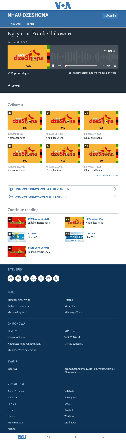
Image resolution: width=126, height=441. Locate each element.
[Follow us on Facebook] (11, 278)
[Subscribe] (48, 278)
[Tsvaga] (103, 437)
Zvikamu (15, 24)
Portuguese (70, 397)
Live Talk (90, 234)
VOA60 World (72, 337)
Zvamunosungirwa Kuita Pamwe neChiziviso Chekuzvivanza (89, 371)
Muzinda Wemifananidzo (22, 350)
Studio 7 (32, 234)
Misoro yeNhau (73, 312)
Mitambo (69, 306)
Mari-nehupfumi (17, 312)
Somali (68, 404)
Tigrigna (69, 416)
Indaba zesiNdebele (38, 219)
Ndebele (69, 391)
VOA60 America (73, 343)
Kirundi (12, 429)
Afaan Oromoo (16, 391)
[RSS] (56, 278)
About (30, 24)
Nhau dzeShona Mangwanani (24, 343)
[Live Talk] (74, 237)
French (11, 410)
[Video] (76, 437)
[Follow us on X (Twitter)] (33, 278)
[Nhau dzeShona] (25, 120)
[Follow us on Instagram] (26, 278)
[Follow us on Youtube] (18, 278)
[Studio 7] (17, 237)
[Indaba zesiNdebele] (17, 222)
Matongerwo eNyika (19, 300)
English (12, 404)
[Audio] (48, 437)
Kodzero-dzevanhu (18, 306)
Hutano (68, 300)
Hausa (11, 416)
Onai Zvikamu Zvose (107, 176)
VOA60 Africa (72, 331)
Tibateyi (12, 369)
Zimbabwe (70, 422)
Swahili (68, 410)
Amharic (12, 397)
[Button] (14, 86)
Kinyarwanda (15, 422)
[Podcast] (41, 278)
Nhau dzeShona (94, 219)
